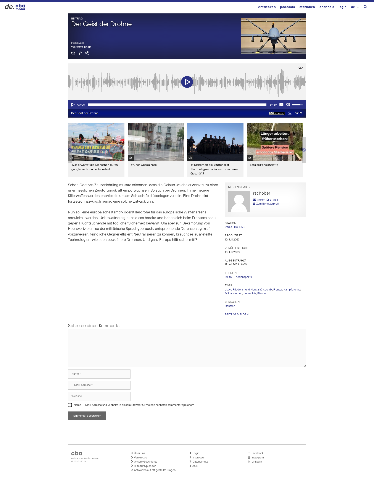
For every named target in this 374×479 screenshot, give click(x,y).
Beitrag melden (236, 314)
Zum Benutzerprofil (267, 203)
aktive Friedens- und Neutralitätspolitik (248, 289)
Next (304, 150)
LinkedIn (256, 461)
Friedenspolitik (243, 277)
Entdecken (267, 7)
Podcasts (287, 7)
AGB (195, 466)
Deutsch (230, 306)
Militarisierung (233, 293)
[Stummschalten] (288, 104)
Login (343, 7)
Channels (326, 7)
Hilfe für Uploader (144, 466)
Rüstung (262, 293)
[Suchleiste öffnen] (365, 7)
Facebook (256, 453)
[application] (187, 104)
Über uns (139, 453)
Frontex (277, 289)
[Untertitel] (281, 104)
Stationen (307, 7)
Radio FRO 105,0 (235, 227)
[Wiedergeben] (72, 104)
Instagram (257, 457)
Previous (70, 150)
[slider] (177, 104)
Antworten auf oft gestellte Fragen (154, 470)
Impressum (199, 457)
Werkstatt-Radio (81, 47)
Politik (228, 277)
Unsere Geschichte (145, 461)
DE (353, 7)
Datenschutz (200, 461)
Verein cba (140, 457)
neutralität (250, 293)
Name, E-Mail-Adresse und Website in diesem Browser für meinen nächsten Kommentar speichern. (134, 405)
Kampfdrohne (292, 289)
